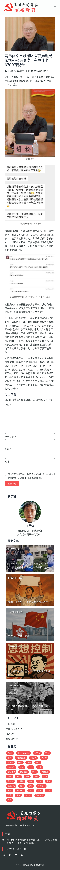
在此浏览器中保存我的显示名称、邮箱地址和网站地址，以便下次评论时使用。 (31, 476)
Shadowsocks (23, 753)
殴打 (18, 776)
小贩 (22, 767)
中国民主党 (21, 758)
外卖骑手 (11, 767)
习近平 (33, 758)
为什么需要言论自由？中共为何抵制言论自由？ (29, 707)
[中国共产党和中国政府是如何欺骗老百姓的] (30, 661)
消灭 (36, 776)
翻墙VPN (10, 738)
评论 (8, 404)
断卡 (34, 772)
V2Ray (37, 753)
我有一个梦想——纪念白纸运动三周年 (28, 601)
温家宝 (10, 781)
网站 (7, 461)
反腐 (29, 762)
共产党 (44, 758)
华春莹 (10, 762)
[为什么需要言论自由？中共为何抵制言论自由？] (30, 698)
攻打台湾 (11, 772)
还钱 (9, 795)
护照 (39, 767)
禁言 (22, 786)
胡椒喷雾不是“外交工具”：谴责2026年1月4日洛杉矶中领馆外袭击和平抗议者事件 (30, 565)
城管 (38, 762)
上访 (9, 758)
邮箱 (8, 449)
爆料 (30, 781)
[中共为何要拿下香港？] (30, 624)
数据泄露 (23, 772)
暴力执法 (44, 772)
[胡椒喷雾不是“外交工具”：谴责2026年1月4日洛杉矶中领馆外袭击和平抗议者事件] (30, 558)
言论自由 (20, 790)
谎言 (39, 790)
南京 (22, 71)
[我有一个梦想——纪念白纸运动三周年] (30, 590)
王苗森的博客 (28, 865)
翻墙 (9, 790)
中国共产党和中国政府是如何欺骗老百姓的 (29, 673)
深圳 (45, 776)
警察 (30, 790)
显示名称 (10, 436)
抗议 (30, 767)
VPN (47, 753)
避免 (18, 795)
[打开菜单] (55, 7)
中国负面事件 (13, 729)
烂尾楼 (21, 781)
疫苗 (48, 781)
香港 (9, 800)
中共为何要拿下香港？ (20, 636)
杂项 (8, 734)
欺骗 (9, 776)
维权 (30, 786)
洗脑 (27, 776)
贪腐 (27, 71)
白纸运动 (11, 786)
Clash (10, 753)
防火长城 (39, 795)
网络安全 (41, 786)
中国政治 (12, 71)
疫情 (39, 781)
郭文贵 (28, 795)
